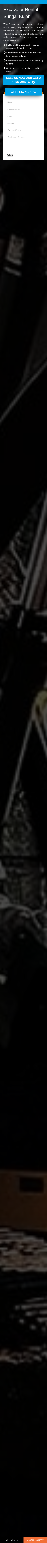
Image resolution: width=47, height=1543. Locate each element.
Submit (10, 155)
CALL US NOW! (36, 1540)
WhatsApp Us (12, 1540)
